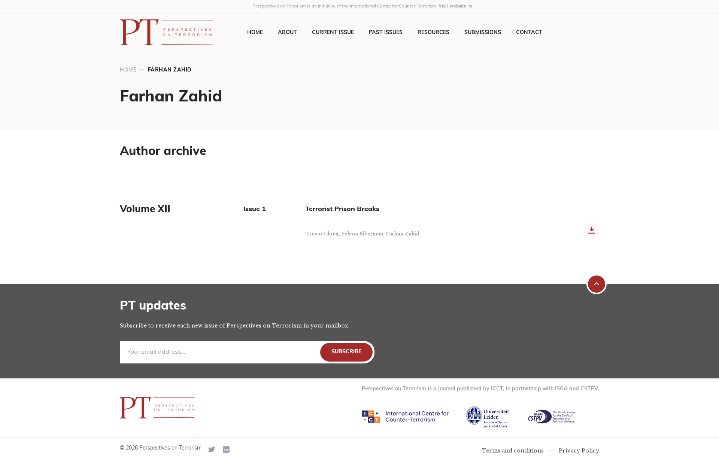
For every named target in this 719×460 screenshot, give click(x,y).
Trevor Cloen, (323, 234)
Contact (529, 33)
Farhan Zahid (402, 234)
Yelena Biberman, (363, 234)
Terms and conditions (513, 450)
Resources (433, 33)
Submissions (482, 33)
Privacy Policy (579, 450)
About (287, 33)
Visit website (453, 6)
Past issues (386, 33)
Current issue (333, 33)
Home (255, 33)
